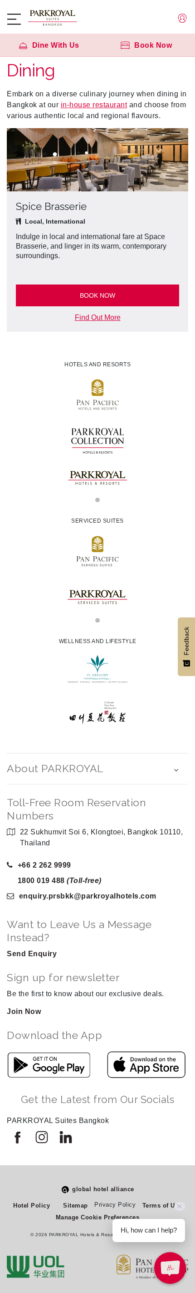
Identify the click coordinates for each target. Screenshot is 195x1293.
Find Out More (98, 317)
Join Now (24, 1011)
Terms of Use (162, 1205)
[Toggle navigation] (18, 19)
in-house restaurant (94, 105)
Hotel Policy (31, 1205)
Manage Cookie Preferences (98, 1217)
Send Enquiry (32, 954)
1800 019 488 (60, 880)
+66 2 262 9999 (44, 865)
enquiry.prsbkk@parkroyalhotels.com (87, 896)
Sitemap (75, 1205)
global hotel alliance (103, 1189)
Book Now (97, 295)
